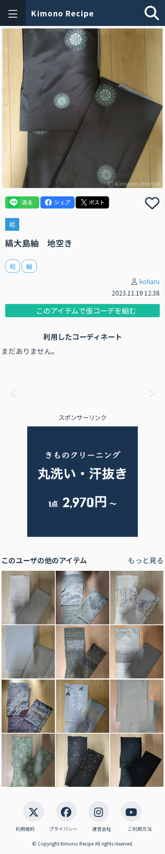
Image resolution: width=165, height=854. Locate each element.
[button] (13, 392)
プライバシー (63, 829)
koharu (149, 281)
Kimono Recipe (62, 13)
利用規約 (25, 829)
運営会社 (101, 829)
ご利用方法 (140, 829)
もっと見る (146, 560)
